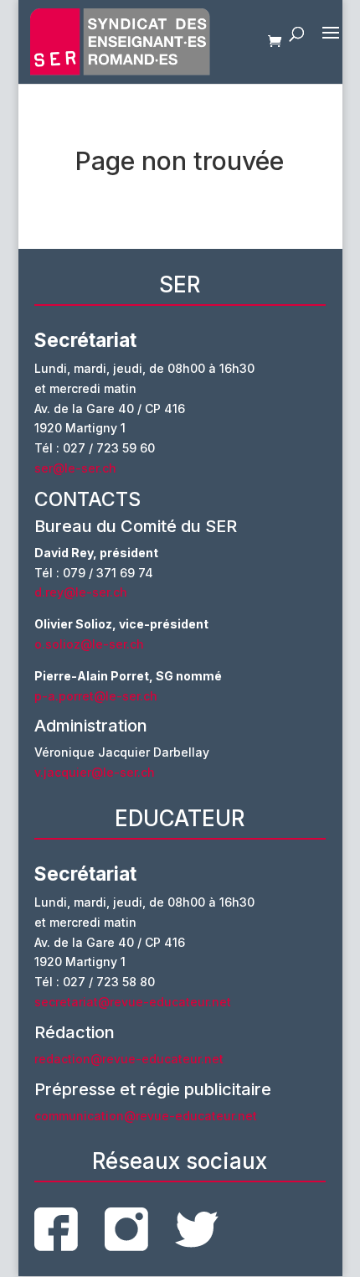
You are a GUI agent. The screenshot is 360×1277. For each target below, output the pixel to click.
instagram (126, 1229)
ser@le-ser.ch (75, 468)
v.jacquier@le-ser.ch (94, 772)
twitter (197, 1230)
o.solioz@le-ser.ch (89, 644)
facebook (56, 1229)
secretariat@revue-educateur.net (132, 1002)
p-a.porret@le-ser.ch (95, 696)
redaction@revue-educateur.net (129, 1059)
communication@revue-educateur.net (145, 1116)
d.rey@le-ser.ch (80, 592)
